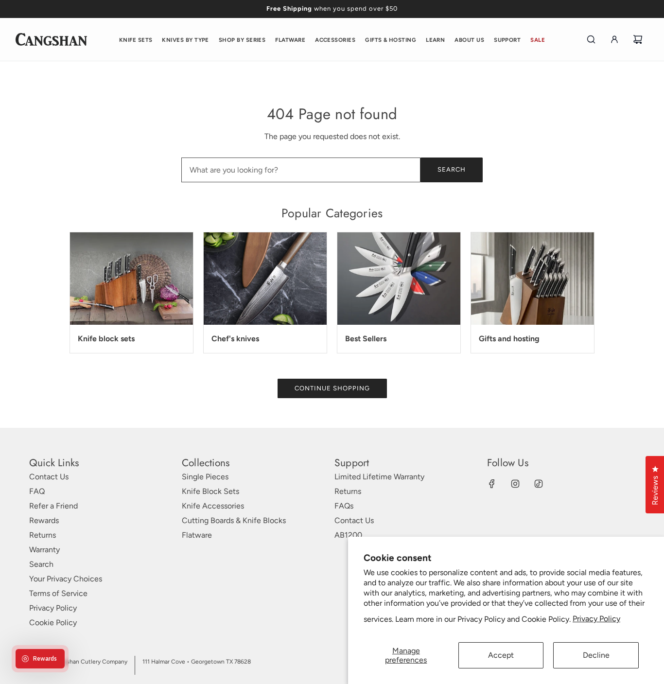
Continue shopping (332, 388)
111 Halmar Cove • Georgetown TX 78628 (196, 661)
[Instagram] (515, 483)
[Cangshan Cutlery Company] (51, 39)
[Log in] (614, 39)
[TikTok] (538, 483)
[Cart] (637, 39)
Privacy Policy (596, 618)
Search (451, 169)
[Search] (591, 39)
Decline (596, 655)
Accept (501, 655)
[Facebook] (492, 483)
